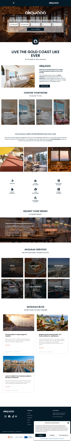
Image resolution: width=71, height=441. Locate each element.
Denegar (52, 435)
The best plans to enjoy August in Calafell (16, 335)
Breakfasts (29, 417)
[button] (68, 423)
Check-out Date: (24, 21)
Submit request (35, 290)
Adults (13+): (34, 21)
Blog (28, 422)
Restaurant (29, 415)
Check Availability (35, 29)
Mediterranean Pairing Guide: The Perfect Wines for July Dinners (50, 335)
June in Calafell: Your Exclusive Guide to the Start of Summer (18, 376)
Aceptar (40, 435)
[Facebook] (9, 416)
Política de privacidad (53, 438)
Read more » (7, 345)
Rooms (29, 413)
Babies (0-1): (56, 21)
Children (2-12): (46, 21)
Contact (29, 424)
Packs (28, 420)
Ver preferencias (63, 435)
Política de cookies (44, 438)
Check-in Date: (13, 21)
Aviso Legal (61, 438)
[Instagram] (5, 416)
